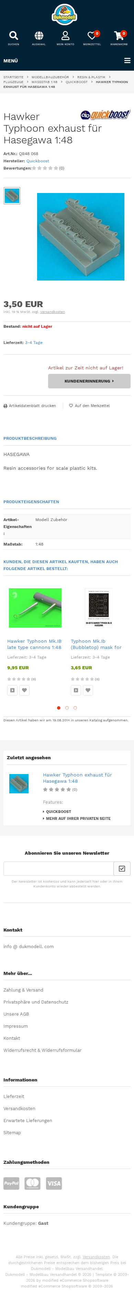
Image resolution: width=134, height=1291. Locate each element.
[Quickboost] (106, 118)
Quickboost (37, 161)
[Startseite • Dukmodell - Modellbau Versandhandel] (67, 14)
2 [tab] (67, 707)
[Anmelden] (122, 868)
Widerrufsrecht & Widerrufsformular (42, 1050)
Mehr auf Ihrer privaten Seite (78, 818)
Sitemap (12, 1132)
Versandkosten (52, 312)
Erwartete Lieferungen (27, 1120)
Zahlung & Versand (23, 990)
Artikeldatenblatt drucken (32, 406)
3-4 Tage (34, 342)
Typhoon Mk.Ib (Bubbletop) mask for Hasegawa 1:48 (96, 647)
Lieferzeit (13, 1096)
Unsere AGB (16, 1014)
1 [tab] (58, 707)
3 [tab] (75, 707)
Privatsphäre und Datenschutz (35, 1002)
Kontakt (11, 1038)
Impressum (15, 1026)
